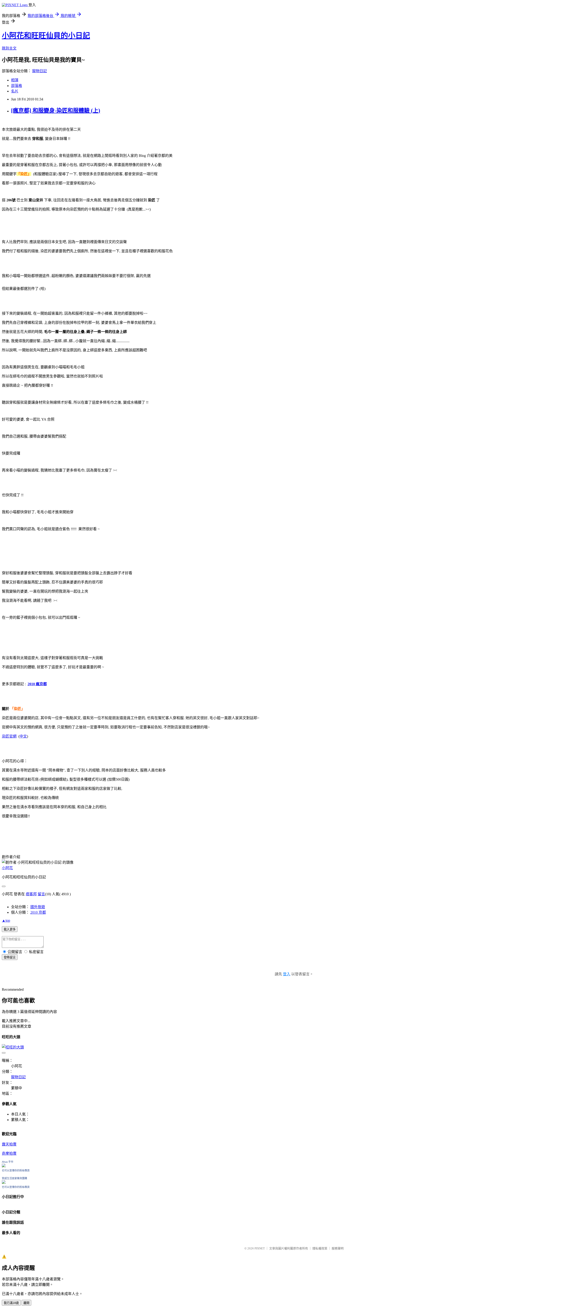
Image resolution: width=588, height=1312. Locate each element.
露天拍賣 (9, 1144)
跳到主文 (9, 48)
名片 (14, 91)
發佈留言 (10, 957)
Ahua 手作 (7, 1161)
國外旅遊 (37, 907)
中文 (23, 736)
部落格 (16, 86)
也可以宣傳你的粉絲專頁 (16, 1170)
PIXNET (259, 1248)
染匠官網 (9, 736)
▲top (6, 920)
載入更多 (10, 929)
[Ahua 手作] (4, 1166)
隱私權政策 (319, 1248)
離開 (26, 1303)
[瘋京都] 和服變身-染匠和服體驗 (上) (55, 111)
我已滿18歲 (11, 1303)
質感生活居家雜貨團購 (14, 1178)
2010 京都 (38, 912)
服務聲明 (338, 1248)
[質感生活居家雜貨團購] (4, 1182)
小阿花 (7, 868)
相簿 (14, 80)
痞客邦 (31, 894)
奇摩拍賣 (9, 1153)
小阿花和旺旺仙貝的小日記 (46, 35)
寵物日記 (39, 71)
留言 (41, 894)
